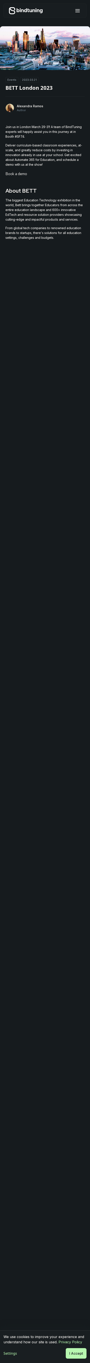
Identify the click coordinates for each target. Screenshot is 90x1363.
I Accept (76, 1353)
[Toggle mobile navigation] (77, 10)
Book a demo (16, 173)
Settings (10, 1353)
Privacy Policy (70, 1342)
